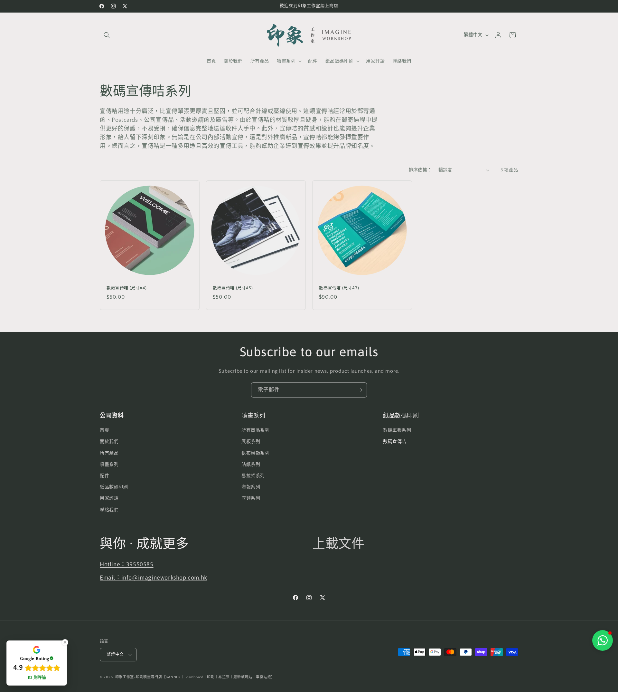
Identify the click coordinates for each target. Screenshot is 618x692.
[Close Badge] (65, 642)
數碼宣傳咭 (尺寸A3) (339, 287)
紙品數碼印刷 (114, 487)
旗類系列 (250, 498)
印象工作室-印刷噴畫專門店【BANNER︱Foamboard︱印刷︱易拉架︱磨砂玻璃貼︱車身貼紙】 (195, 677)
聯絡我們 (109, 509)
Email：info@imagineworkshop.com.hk (153, 577)
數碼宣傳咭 (395, 441)
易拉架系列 (253, 475)
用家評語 (109, 498)
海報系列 (250, 487)
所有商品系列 (255, 430)
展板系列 (250, 441)
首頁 (104, 430)
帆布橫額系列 (255, 453)
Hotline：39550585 (127, 564)
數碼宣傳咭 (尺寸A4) (126, 287)
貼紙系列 (250, 464)
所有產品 (109, 453)
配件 (104, 475)
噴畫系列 (109, 464)
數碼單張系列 (397, 430)
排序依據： (420, 170)
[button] (107, 35)
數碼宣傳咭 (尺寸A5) (233, 287)
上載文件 (338, 543)
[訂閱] (359, 390)
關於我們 (109, 441)
